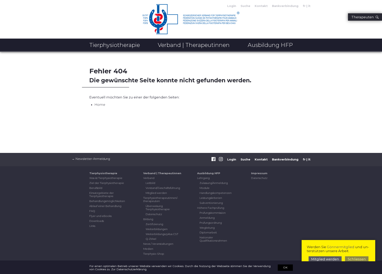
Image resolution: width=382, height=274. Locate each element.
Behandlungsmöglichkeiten (107, 201)
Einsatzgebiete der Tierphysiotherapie (101, 194)
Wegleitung (207, 227)
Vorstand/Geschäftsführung (163, 187)
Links (92, 225)
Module (205, 187)
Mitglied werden (156, 192)
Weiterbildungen (157, 229)
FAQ (92, 211)
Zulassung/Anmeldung (214, 183)
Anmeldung (207, 217)
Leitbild (150, 183)
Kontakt (261, 6)
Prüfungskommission (213, 212)
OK (285, 267)
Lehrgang (203, 178)
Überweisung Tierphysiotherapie (158, 207)
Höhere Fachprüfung (210, 207)
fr (304, 6)
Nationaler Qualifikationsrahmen (213, 239)
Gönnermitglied (340, 247)
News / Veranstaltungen (158, 243)
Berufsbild (95, 187)
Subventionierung (211, 202)
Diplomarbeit (208, 232)
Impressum (259, 173)
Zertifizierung (154, 224)
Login (231, 159)
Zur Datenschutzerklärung (128, 269)
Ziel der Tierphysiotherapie (106, 183)
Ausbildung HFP (270, 45)
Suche (245, 6)
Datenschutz (154, 214)
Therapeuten (363, 17)
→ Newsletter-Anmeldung (91, 159)
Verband (148, 178)
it (309, 6)
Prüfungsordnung (211, 222)
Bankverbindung (285, 6)
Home (100, 105)
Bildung (148, 219)
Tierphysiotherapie (114, 45)
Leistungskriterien (211, 197)
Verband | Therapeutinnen (194, 45)
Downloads (96, 221)
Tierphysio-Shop (153, 253)
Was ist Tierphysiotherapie (105, 178)
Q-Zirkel (151, 238)
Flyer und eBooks (100, 216)
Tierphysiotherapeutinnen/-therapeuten (160, 199)
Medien (148, 248)
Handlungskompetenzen (216, 192)
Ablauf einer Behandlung (105, 206)
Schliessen (357, 259)
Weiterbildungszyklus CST (162, 234)
